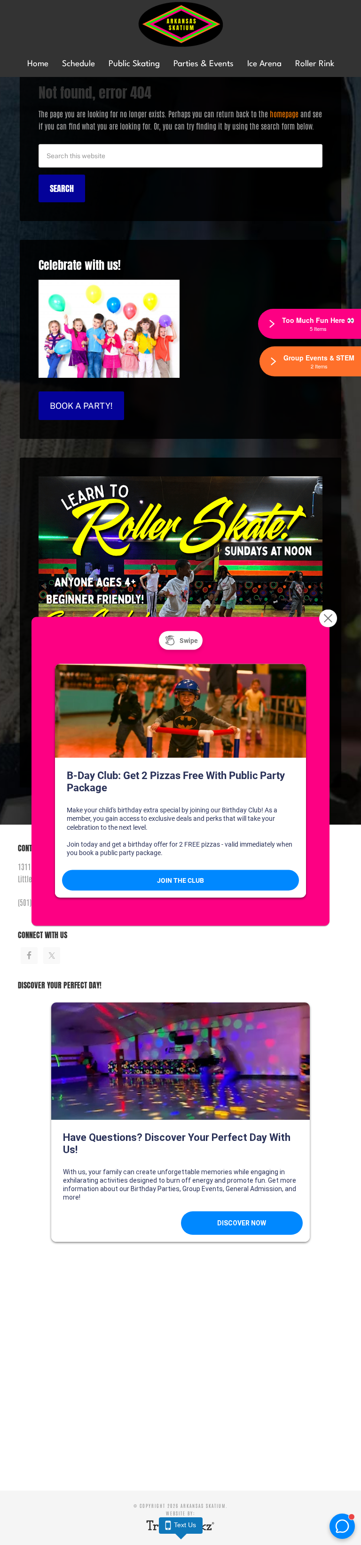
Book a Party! (81, 406)
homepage (284, 113)
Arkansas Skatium (180, 24)
